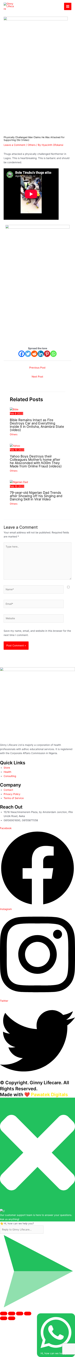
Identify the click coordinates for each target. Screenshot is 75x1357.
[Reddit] (34, 354)
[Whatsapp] (53, 354)
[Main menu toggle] (68, 6)
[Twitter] (28, 354)
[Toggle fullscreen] (11, 1313)
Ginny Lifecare (31, 6)
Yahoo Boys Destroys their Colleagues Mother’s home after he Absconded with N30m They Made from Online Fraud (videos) (36, 461)
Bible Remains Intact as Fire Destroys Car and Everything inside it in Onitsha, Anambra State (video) (37, 425)
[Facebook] (21, 354)
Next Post (37, 376)
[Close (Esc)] (27, 1313)
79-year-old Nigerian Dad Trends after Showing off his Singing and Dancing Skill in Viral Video (36, 495)
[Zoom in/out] (3, 1313)
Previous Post (37, 367)
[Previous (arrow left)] (3, 1318)
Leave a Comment (14, 144)
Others (31, 144)
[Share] (19, 1313)
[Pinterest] (47, 354)
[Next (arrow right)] (11, 1318)
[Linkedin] (41, 354)
